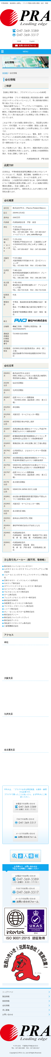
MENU (25, 52)
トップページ (7, 992)
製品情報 (5, 996)
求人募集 (5, 1010)
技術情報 (5, 1001)
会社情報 (5, 1005)
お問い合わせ (7, 1014)
